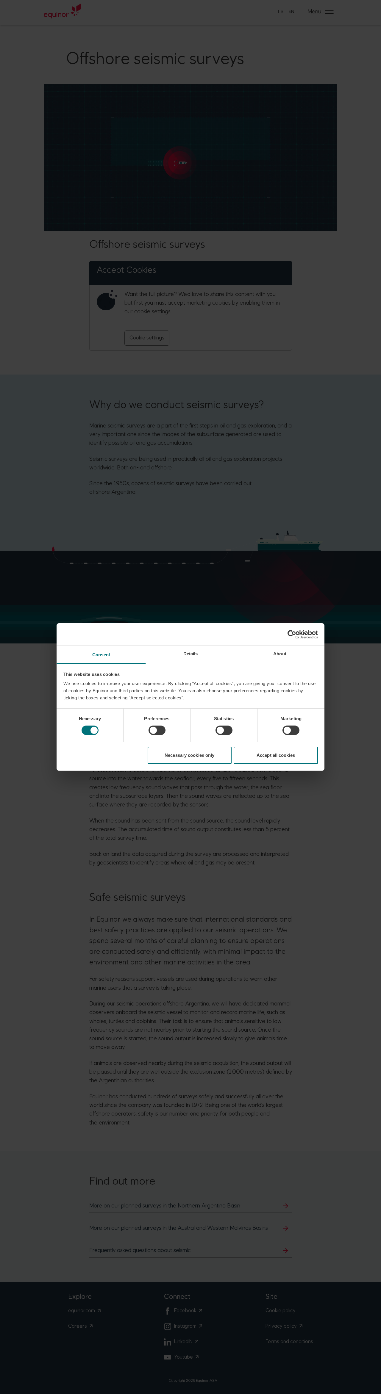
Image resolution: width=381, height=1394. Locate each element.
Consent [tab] (101, 654)
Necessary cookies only (189, 755)
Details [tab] (190, 653)
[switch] (157, 730)
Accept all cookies (276, 755)
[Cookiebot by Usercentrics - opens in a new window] (292, 634)
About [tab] (279, 653)
